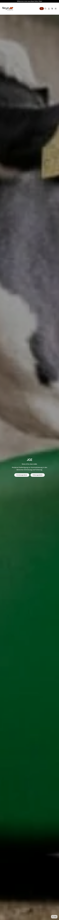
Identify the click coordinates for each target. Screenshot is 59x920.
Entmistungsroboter (21, 475)
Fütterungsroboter (38, 475)
